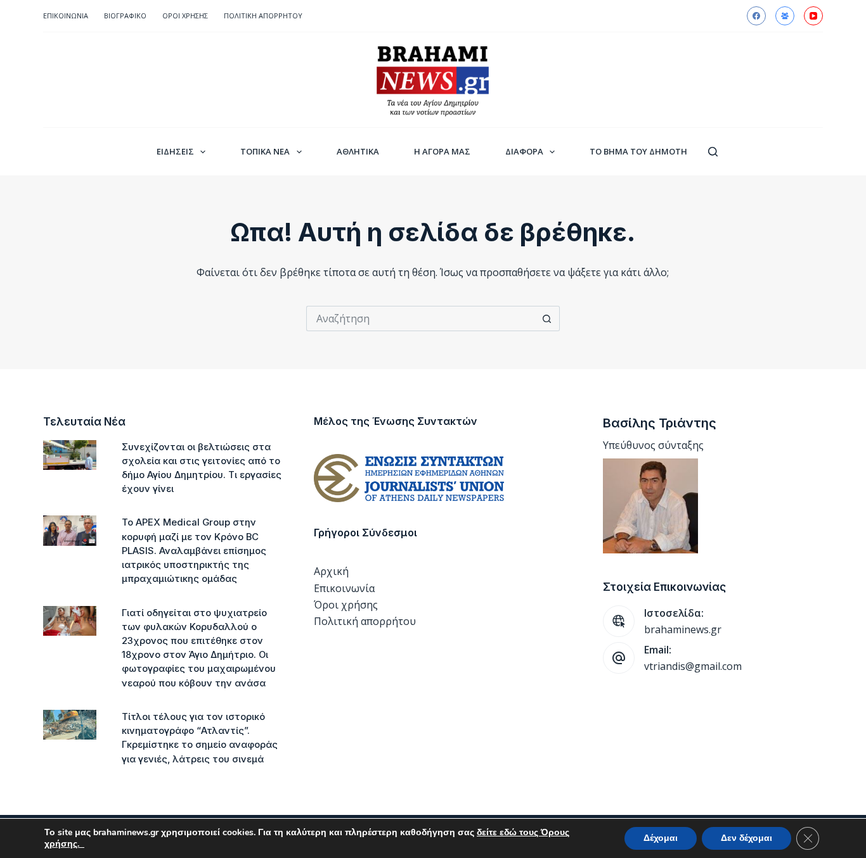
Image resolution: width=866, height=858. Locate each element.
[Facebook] (756, 15)
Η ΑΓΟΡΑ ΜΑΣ (442, 151)
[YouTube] (813, 15)
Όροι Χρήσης (185, 15)
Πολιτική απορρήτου (263, 15)
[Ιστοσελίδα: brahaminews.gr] (619, 621)
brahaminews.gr (682, 629)
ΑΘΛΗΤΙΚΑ (358, 151)
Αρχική (331, 571)
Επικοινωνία (65, 15)
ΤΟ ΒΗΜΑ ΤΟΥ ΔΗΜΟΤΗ (638, 151)
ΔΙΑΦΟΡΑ (524, 151)
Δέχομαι (660, 838)
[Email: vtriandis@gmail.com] (619, 658)
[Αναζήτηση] (713, 151)
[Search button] (547, 318)
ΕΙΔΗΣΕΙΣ (175, 151)
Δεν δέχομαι (746, 838)
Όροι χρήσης (346, 605)
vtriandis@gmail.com (693, 666)
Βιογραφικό (125, 15)
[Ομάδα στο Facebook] (784, 15)
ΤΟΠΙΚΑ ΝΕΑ (265, 151)
